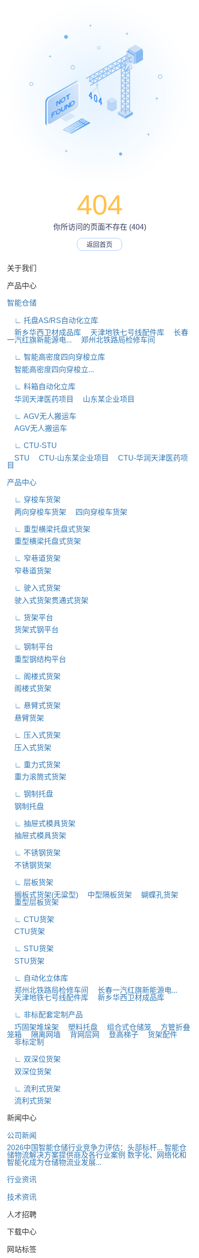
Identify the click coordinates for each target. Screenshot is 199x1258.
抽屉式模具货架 (36, 836)
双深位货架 (29, 1072)
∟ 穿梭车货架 (34, 500)
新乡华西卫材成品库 (44, 332)
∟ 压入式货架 (34, 735)
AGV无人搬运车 (37, 428)
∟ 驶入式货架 (34, 588)
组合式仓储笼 (125, 1027)
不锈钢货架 (29, 865)
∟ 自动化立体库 (37, 978)
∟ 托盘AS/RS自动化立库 (52, 320)
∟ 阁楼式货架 (34, 676)
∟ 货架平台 (30, 618)
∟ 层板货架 (30, 882)
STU (18, 458)
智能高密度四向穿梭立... (50, 370)
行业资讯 (22, 1179)
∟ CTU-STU (32, 445)
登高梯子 (119, 1035)
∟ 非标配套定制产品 (45, 1015)
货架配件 (158, 1035)
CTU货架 (26, 931)
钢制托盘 (25, 806)
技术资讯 (22, 1197)
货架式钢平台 (33, 630)
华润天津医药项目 (40, 399)
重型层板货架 (33, 902)
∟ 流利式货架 (34, 1089)
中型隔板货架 (106, 895)
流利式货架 (29, 1101)
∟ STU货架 (30, 949)
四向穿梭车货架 (97, 512)
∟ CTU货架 (30, 919)
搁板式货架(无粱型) (42, 895)
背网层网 (81, 1035)
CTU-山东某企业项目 (70, 458)
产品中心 (22, 482)
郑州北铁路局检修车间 (114, 340)
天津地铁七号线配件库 (123, 332)
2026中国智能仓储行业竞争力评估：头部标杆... (84, 1148)
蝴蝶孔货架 (156, 895)
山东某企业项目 (105, 399)
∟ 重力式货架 (34, 765)
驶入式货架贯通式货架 (47, 600)
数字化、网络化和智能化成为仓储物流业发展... (97, 1158)
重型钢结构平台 (36, 659)
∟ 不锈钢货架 (34, 853)
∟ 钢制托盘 (30, 794)
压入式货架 (29, 748)
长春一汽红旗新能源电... (133, 990)
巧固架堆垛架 (33, 1027)
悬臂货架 (25, 718)
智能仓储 (22, 303)
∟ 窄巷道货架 (34, 558)
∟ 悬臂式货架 (34, 706)
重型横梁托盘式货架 (44, 541)
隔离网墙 (42, 1035)
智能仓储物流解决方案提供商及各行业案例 (97, 1151)
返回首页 (99, 244)
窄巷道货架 (29, 571)
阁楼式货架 (29, 688)
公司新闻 (22, 1136)
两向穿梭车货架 (36, 512)
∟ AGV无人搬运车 (41, 416)
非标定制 (25, 1042)
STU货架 (25, 961)
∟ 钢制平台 (30, 647)
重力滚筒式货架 (36, 777)
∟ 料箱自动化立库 (41, 387)
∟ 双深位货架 (34, 1059)
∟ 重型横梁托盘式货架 (48, 529)
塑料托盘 (79, 1027)
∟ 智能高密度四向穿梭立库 (56, 357)
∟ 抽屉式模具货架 (41, 824)
